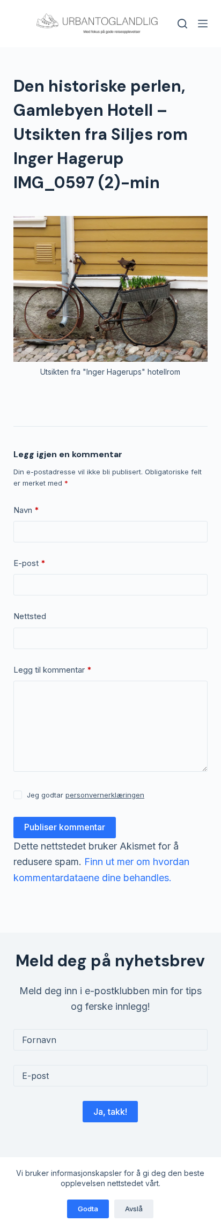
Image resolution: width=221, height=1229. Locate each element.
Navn (26, 510)
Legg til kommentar (52, 670)
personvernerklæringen (104, 795)
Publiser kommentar (64, 827)
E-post (29, 563)
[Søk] (182, 23)
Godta (88, 1208)
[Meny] (203, 23)
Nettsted (29, 616)
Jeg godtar (85, 795)
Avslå (134, 1208)
